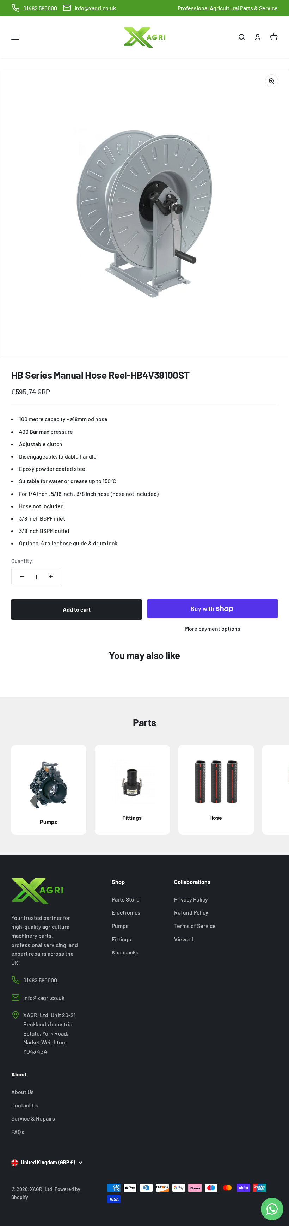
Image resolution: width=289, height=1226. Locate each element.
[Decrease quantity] (22, 576)
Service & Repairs (33, 1118)
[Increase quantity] (51, 576)
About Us (22, 1091)
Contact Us (24, 1105)
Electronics (126, 912)
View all (183, 939)
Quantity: (22, 560)
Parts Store (126, 899)
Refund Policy (191, 912)
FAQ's (17, 1131)
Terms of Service (195, 925)
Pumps (120, 925)
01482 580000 (40, 8)
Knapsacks (125, 952)
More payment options (212, 628)
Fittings (121, 939)
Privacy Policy (191, 899)
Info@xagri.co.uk (95, 8)
